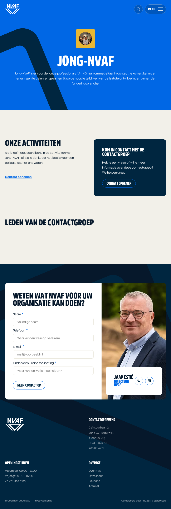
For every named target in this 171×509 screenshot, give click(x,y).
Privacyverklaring (43, 500)
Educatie (94, 481)
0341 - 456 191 (98, 443)
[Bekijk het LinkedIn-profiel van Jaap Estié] (149, 381)
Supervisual (160, 500)
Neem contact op (29, 385)
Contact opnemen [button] (18, 177)
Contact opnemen (119, 183)
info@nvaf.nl (96, 448)
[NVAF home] (12, 9)
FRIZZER (146, 500)
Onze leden (96, 476)
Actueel (94, 486)
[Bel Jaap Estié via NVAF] (139, 381)
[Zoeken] (138, 9)
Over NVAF (96, 470)
